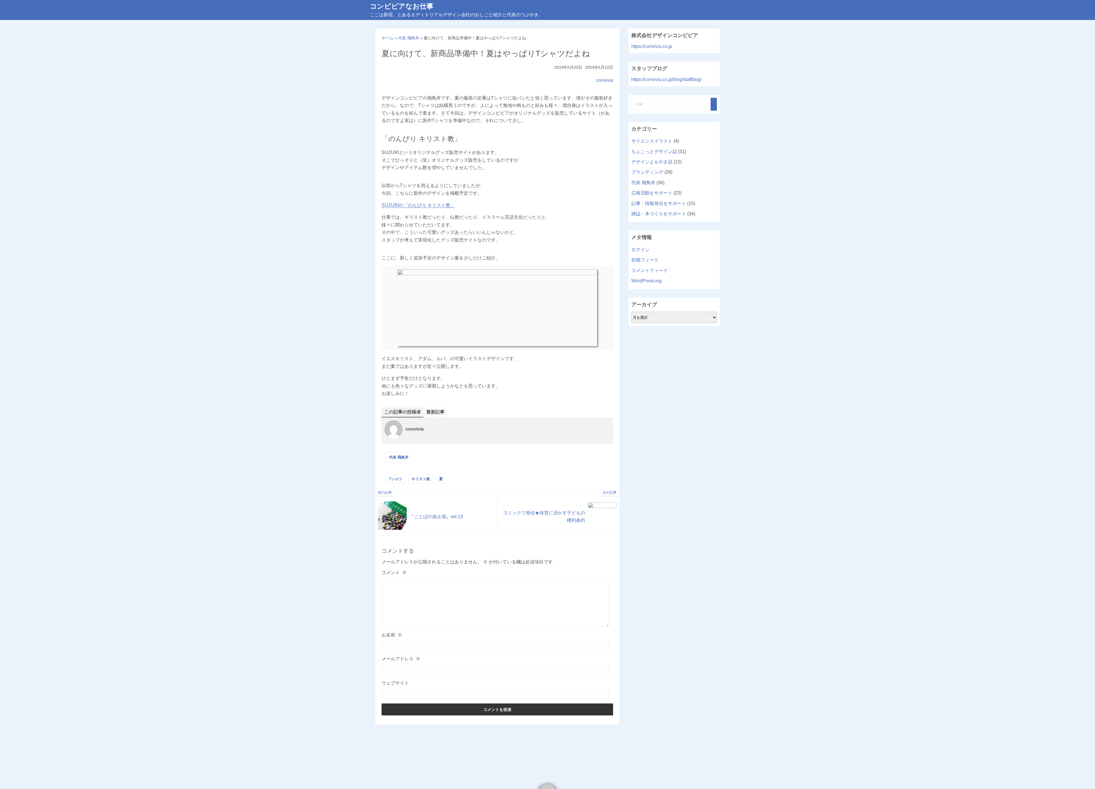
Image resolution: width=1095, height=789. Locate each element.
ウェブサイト (395, 683)
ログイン (640, 249)
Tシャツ (395, 479)
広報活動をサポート (651, 192)
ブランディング (647, 172)
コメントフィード (649, 270)
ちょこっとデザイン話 (654, 151)
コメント (394, 572)
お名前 (392, 634)
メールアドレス (401, 658)
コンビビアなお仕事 (401, 6)
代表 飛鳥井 (399, 457)
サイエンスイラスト (651, 141)
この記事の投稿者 (402, 411)
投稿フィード (645, 259)
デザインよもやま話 (651, 161)
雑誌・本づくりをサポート (658, 213)
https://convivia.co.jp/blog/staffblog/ (666, 79)
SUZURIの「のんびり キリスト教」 (418, 205)
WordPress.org (646, 280)
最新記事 (435, 411)
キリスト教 (420, 479)
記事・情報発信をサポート (658, 203)
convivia (604, 80)
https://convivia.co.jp (651, 46)
